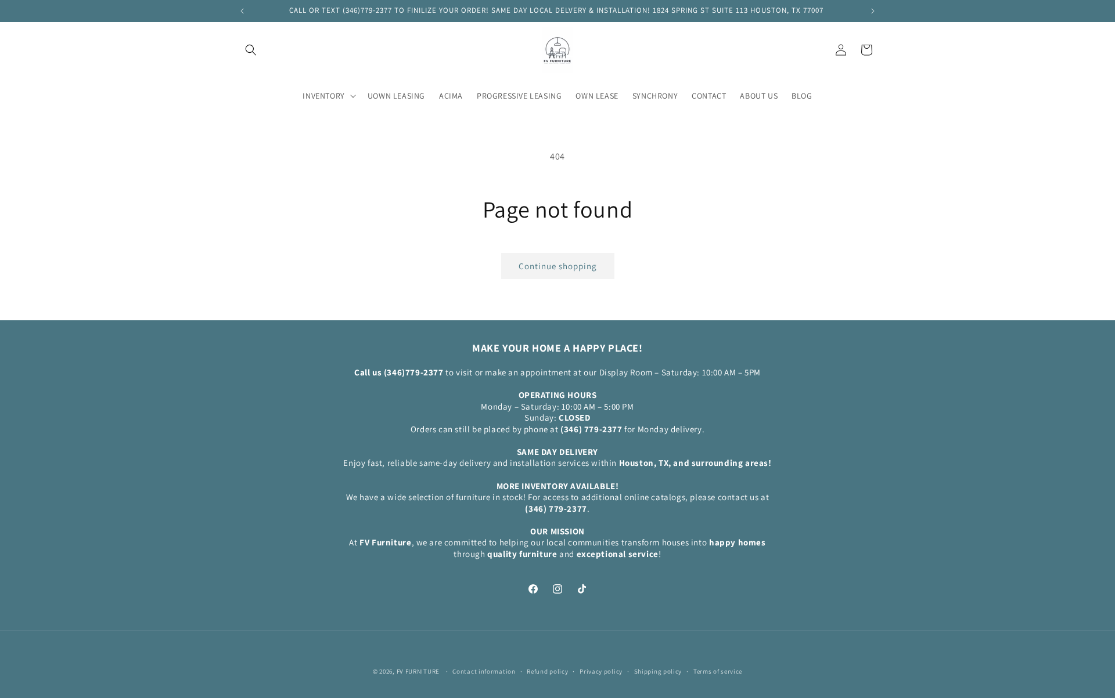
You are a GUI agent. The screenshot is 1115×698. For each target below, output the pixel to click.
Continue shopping (558, 266)
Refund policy (547, 671)
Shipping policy (658, 671)
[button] (251, 50)
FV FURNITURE (418, 671)
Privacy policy (601, 671)
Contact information (483, 671)
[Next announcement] (873, 11)
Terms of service (717, 671)
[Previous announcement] (242, 11)
